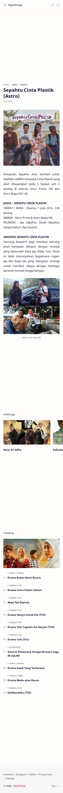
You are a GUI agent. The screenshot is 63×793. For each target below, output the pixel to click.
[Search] (57, 5)
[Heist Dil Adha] (26, 432)
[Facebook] (8, 774)
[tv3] (20, 597)
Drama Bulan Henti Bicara (24, 577)
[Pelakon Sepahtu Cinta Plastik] (31, 306)
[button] (52, 5)
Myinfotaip (15, 5)
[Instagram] (21, 774)
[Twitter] (32, 774)
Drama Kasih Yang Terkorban (26, 668)
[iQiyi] (20, 675)
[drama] (20, 572)
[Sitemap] (10, 778)
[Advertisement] (31, 45)
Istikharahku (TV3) (19, 692)
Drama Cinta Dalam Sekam (25, 590)
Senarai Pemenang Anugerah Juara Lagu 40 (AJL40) (33, 653)
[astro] (13, 572)
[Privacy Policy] (45, 774)
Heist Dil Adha (12, 449)
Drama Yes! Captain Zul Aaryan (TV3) (31, 627)
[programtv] (15, 647)
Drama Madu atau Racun (23, 680)
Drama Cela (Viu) (18, 639)
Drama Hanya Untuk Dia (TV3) (27, 614)
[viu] (20, 585)
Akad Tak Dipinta (18, 602)
